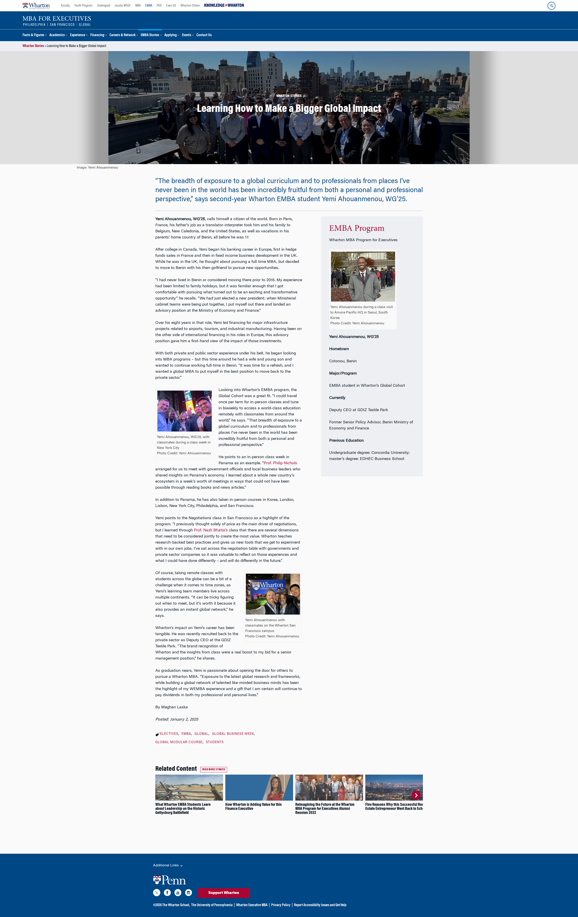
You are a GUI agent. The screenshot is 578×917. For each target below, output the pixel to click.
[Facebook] (167, 893)
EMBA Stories (150, 35)
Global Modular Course (179, 742)
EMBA (148, 5)
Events (186, 35)
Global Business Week (233, 734)
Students (215, 742)
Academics (57, 35)
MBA (138, 5)
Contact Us (204, 35)
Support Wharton (223, 893)
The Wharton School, (176, 905)
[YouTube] (178, 893)
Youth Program (83, 5)
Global (201, 734)
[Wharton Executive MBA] (57, 21)
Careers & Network (122, 35)
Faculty (65, 5)
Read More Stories (213, 769)
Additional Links (166, 865)
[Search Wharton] (551, 6)
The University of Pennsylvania (212, 905)
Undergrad (103, 5)
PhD (159, 5)
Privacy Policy (280, 905)
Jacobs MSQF (123, 5)
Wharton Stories (33, 46)
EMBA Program (357, 228)
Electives (169, 734)
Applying (170, 35)
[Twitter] (156, 893)
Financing (97, 35)
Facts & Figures (33, 35)
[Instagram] (188, 893)
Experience (77, 35)
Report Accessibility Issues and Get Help (320, 905)
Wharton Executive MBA (252, 905)
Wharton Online (190, 5)
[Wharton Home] (36, 5)
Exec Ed (171, 5)
